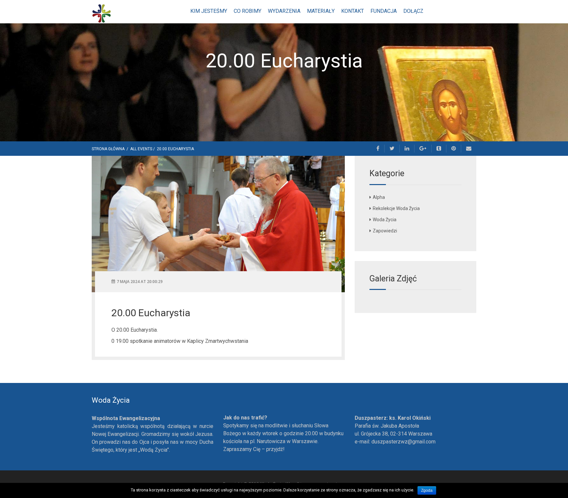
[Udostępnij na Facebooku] (378, 149)
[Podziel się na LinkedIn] (407, 149)
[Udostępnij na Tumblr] (439, 149)
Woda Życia (384, 219)
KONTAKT (352, 11)
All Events (141, 149)
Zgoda (427, 490)
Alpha (379, 197)
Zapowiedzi (385, 230)
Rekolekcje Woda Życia (396, 208)
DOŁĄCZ (413, 11)
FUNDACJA (383, 11)
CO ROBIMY (247, 11)
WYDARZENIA (284, 11)
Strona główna (109, 149)
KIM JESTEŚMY (208, 11)
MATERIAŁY (321, 11)
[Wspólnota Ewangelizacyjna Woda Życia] (101, 13)
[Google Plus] (423, 149)
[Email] (468, 149)
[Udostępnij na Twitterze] (392, 149)
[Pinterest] (453, 149)
